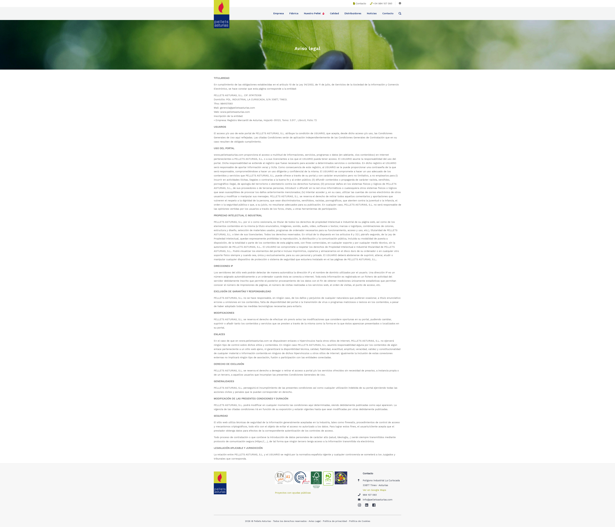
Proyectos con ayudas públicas (293, 492)
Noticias (372, 13)
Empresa (278, 13)
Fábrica (293, 13)
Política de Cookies (359, 521)
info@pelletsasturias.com (377, 499)
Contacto (361, 3)
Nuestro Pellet (312, 13)
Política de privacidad (335, 521)
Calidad (334, 13)
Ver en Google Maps (374, 490)
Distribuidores (352, 13)
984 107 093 (370, 494)
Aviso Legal (315, 521)
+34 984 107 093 (382, 3)
